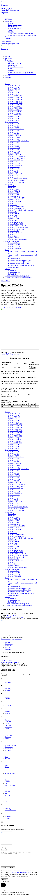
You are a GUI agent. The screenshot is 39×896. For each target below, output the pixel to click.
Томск (7, 793)
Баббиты (11, 32)
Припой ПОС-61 (13, 91)
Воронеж (7, 698)
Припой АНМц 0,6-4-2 (15, 224)
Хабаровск (8, 808)
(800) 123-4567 (5, 281)
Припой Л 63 (12, 212)
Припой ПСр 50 (13, 134)
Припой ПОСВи (13, 193)
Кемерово (8, 722)
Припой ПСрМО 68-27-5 (16, 129)
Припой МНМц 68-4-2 (15, 222)
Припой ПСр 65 (13, 130)
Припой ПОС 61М (14, 89)
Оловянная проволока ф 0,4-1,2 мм (19, 260)
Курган (7, 728)
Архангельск (9, 682)
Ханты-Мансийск (10, 810)
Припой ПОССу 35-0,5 (15, 99)
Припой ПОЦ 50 (13, 199)
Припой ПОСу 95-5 (14, 194)
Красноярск (8, 727)
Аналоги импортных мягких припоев (20, 33)
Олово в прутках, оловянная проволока (21, 265)
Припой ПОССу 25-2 (15, 110)
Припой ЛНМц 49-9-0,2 (16, 229)
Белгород (8, 688)
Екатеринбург (9, 705)
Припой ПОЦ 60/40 (14, 201)
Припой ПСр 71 (13, 125)
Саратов (7, 781)
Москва (7, 738)
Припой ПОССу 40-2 (15, 106)
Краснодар (8, 725)
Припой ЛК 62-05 (14, 213)
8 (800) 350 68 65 (6, 8)
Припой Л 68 (12, 220)
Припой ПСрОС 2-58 (15, 174)
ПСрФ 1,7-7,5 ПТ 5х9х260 (16, 180)
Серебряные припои (14, 25)
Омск (6, 757)
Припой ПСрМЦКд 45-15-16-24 (18, 141)
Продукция (8, 21)
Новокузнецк (9, 747)
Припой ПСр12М (14, 151)
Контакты (8, 38)
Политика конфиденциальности (11, 639)
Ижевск (7, 712)
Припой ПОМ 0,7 (14, 244)
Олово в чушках (13, 267)
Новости (7, 37)
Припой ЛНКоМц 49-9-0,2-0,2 (18, 227)
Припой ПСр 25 (13, 146)
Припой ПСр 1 (13, 177)
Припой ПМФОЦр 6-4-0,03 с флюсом (20, 210)
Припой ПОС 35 (13, 94)
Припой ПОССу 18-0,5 (15, 104)
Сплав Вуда (12, 187)
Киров (7, 723)
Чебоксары (8, 816)
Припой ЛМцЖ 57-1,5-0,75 (17, 225)
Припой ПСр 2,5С (14, 170)
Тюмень (7, 795)
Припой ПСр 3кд (14, 167)
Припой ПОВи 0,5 (14, 189)
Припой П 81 (12, 217)
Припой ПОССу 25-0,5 (15, 103)
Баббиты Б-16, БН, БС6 (15, 272)
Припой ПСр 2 (13, 172)
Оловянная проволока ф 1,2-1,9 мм (19, 262)
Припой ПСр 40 (13, 142)
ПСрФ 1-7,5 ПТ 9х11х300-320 (18, 179)
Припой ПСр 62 (13, 132)
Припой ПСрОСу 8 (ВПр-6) (17, 156)
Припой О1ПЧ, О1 (14, 85)
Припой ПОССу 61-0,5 (15, 96)
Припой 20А (12, 236)
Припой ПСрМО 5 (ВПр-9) (17, 158)
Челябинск (8, 818)
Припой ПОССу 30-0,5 (15, 101)
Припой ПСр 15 (13, 149)
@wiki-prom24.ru (10, 10)
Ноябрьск (8, 750)
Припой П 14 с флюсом (16, 206)
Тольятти (7, 791)
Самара (7, 780)
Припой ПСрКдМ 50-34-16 (17, 137)
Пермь (7, 767)
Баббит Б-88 (12, 270)
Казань (7, 720)
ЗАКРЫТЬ (4, 879)
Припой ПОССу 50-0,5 (15, 115)
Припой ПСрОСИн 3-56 (16, 182)
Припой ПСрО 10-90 (15, 155)
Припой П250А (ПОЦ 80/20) (17, 239)
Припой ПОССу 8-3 (14, 113)
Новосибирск (9, 748)
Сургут (7, 783)
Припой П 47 (12, 215)
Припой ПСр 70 (13, 127)
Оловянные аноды (14, 258)
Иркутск (7, 713)
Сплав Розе (12, 186)
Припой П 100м (13, 219)
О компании (8, 19)
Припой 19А (12, 234)
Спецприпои (12, 26)
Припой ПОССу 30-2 (15, 108)
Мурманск (8, 737)
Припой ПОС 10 (13, 116)
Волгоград (8, 697)
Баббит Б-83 (12, 274)
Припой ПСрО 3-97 (14, 163)
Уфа (6, 801)
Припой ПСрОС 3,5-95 (15, 160)
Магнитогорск (9, 735)
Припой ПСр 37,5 (14, 144)
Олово (10, 30)
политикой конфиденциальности (21, 872)
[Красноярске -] (6, 13)
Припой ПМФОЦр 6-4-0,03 (17, 208)
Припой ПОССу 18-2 (15, 111)
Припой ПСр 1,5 (13, 175)
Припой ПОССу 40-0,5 (15, 97)
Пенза (6, 765)
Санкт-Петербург (10, 785)
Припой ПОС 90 (13, 87)
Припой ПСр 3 (13, 161)
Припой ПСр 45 (13, 139)
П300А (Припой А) (14, 196)
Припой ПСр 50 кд (14, 136)
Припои (11, 23)
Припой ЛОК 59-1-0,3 (15, 232)
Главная (7, 18)
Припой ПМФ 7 (13, 203)
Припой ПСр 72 (13, 123)
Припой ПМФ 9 (13, 238)
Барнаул (7, 690)
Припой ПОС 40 (13, 92)
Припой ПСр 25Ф (14, 148)
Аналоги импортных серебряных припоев (22, 35)
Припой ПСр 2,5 (13, 168)
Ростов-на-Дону (10, 773)
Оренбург (8, 758)
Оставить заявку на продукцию (11, 307)
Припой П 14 (12, 205)
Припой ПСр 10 (13, 153)
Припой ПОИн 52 (14, 191)
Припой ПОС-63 (13, 120)
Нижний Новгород (11, 745)
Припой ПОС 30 (13, 118)
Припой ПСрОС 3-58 (15, 165)
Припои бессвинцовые (15, 28)
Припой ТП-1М (13, 231)
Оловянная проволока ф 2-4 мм (18, 263)
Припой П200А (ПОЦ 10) (16, 198)
